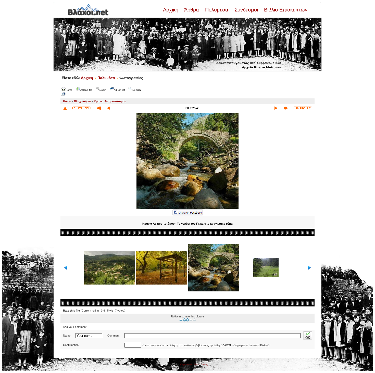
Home (67, 101)
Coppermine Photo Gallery (194, 364)
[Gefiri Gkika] (187, 208)
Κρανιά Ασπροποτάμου (110, 101)
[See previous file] (108, 108)
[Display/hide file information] (81, 108)
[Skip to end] (286, 108)
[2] (184, 319)
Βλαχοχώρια (82, 101)
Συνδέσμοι (246, 9)
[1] (181, 319)
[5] (194, 319)
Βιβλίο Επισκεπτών (284, 9)
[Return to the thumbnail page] (65, 108)
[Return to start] (99, 108)
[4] (191, 319)
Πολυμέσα (217, 9)
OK (307, 338)
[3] (187, 319)
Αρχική (171, 9)
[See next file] (276, 108)
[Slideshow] (303, 108)
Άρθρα (192, 9)
